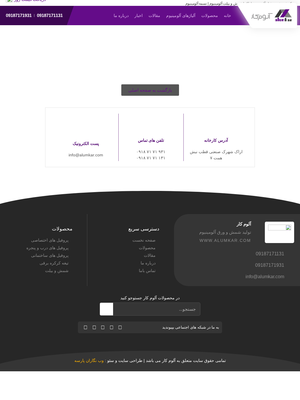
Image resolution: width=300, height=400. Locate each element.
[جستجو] (106, 309)
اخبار (138, 15)
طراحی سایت (130, 360)
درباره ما (121, 15)
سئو (110, 360)
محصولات (209, 15)
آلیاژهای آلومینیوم (180, 15)
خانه (227, 15)
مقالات (154, 15)
